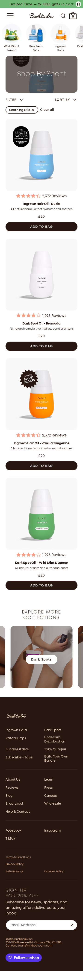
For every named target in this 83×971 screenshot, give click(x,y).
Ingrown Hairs (16, 730)
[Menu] (10, 15)
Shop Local (14, 803)
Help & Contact (18, 811)
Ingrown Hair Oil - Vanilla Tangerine (41, 443)
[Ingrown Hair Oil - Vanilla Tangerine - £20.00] (41, 394)
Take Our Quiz (55, 749)
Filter (11, 100)
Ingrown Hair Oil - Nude (41, 204)
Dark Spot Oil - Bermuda (41, 323)
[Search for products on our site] (63, 15)
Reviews (12, 787)
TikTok (10, 838)
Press (48, 787)
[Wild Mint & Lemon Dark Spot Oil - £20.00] (41, 514)
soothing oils (19, 110)
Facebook (13, 830)
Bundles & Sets (17, 749)
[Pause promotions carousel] (78, 4)
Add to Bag (41, 226)
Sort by (63, 100)
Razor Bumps (16, 738)
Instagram (52, 830)
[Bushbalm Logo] (41, 15)
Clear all (47, 109)
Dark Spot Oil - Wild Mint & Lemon (41, 563)
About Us (13, 779)
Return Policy (14, 871)
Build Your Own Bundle (56, 758)
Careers (50, 795)
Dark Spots (52, 730)
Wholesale (52, 803)
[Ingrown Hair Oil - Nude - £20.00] (41, 155)
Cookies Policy (53, 871)
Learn (48, 779)
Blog (9, 795)
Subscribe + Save (19, 757)
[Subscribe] (71, 925)
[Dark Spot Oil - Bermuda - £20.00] (41, 275)
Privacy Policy (15, 864)
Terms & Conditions (18, 857)
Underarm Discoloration (54, 739)
